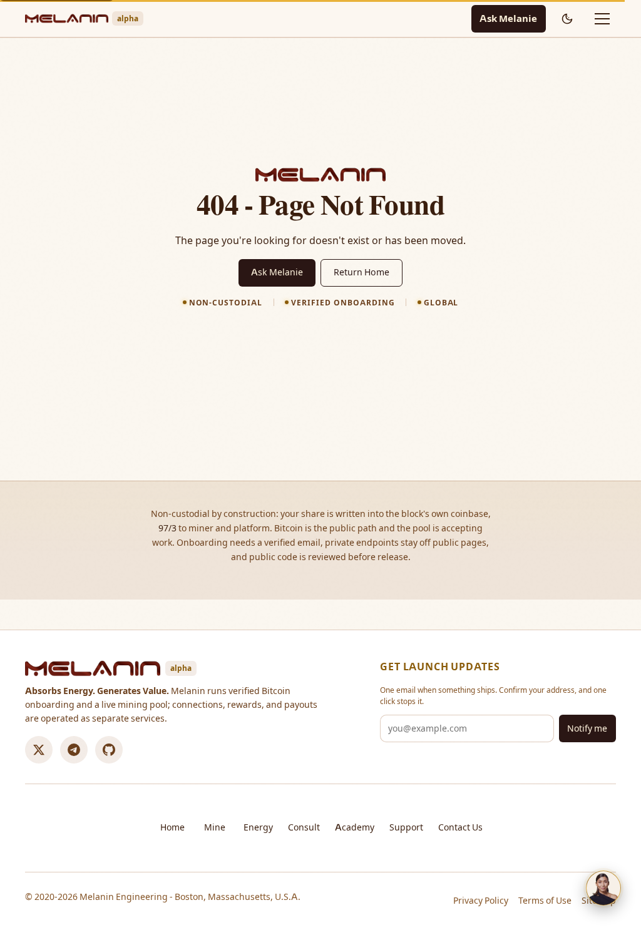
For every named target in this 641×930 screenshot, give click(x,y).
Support (406, 827)
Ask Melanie (508, 18)
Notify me (587, 728)
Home (172, 827)
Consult (304, 827)
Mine (214, 827)
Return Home (361, 272)
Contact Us (460, 827)
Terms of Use (545, 900)
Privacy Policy (480, 900)
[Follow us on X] (39, 750)
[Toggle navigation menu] (602, 19)
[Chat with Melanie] (603, 888)
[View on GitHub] (109, 750)
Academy (354, 827)
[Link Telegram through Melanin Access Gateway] (74, 750)
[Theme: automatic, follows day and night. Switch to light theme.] (567, 19)
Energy (258, 827)
